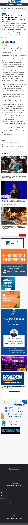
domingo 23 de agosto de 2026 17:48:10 (9, 204)
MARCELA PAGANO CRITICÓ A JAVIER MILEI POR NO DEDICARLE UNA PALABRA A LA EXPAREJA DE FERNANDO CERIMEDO (14, 176)
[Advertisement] (14, 449)
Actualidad (4, 13)
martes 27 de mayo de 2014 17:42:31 (9, 21)
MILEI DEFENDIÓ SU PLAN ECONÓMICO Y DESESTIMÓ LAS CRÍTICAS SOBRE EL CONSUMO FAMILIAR (13, 201)
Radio (2, 489)
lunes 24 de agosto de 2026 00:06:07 (9, 178)
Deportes (3, 495)
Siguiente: (13, 146)
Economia (8, 222)
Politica (7, 171)
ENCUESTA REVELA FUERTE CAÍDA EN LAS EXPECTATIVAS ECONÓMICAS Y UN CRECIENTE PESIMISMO (13, 227)
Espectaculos (4, 498)
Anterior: (11, 141)
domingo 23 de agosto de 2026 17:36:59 (9, 230)
